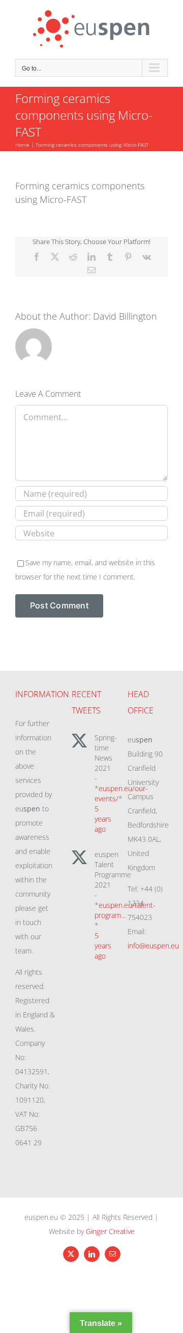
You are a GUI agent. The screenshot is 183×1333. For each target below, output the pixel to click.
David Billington (125, 316)
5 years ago (103, 819)
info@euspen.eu (153, 945)
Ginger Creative (110, 1231)
